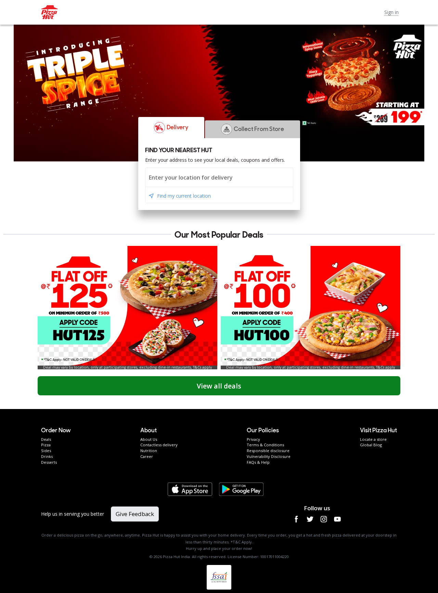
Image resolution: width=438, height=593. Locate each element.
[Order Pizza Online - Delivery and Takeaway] (209, 12)
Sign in (391, 12)
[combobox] (219, 177)
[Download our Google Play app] (241, 489)
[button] (171, 127)
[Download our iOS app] (190, 489)
